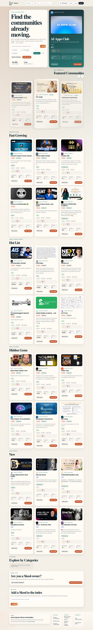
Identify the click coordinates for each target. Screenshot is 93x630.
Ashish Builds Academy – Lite (46, 313)
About (71, 3)
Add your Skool (66, 622)
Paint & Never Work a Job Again (44, 205)
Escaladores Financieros (44, 419)
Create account (26, 57)
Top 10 (65, 619)
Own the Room (41, 475)
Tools (35, 3)
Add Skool (14, 604)
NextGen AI (65, 263)
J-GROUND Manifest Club (69, 475)
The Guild (15, 97)
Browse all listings (16, 57)
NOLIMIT (39, 370)
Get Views (64, 419)
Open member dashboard (18, 582)
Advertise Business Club (70, 97)
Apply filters (37, 53)
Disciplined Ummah (17, 525)
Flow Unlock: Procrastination (20, 419)
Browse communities (56, 618)
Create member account (75, 582)
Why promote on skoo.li (67, 617)
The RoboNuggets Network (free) (20, 313)
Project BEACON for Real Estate (19, 475)
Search (43, 46)
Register (81, 3)
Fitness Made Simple (43, 156)
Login (76, 3)
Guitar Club (65, 370)
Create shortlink (66, 625)
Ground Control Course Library (21, 156)
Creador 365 (65, 156)
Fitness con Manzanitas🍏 (19, 204)
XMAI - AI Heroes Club (43, 525)
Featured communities (56, 624)
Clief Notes (39, 263)
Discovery (28, 3)
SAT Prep (64, 313)
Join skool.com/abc (78, 619)
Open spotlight (77, 64)
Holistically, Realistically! (44, 97)
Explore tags (56, 621)
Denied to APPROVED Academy (68, 204)
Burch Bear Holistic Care (19, 370)
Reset (43, 53)
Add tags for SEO (78, 623)
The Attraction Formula (69, 525)
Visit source (54, 64)
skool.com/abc (31, 621)
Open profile (27, 120)
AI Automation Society (18, 263)
